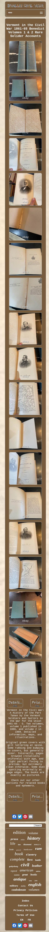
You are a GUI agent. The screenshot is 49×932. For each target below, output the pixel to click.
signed (14, 871)
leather (37, 865)
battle (38, 860)
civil (25, 864)
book (19, 853)
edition (19, 832)
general (18, 850)
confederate (19, 889)
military (14, 885)
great (25, 874)
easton (16, 875)
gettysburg (13, 866)
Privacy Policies (25, 910)
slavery (31, 854)
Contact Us (25, 905)
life (12, 843)
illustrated (27, 845)
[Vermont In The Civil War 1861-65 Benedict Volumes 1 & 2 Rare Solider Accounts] (25, 57)
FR (29, 920)
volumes (34, 889)
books (33, 874)
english (34, 884)
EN (21, 920)
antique (19, 879)
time (19, 845)
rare (38, 848)
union (38, 871)
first (30, 859)
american (26, 870)
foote (11, 849)
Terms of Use (25, 915)
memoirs (37, 845)
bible (23, 840)
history (33, 838)
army (30, 880)
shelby (23, 886)
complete (17, 859)
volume (33, 833)
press (14, 839)
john (36, 880)
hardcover (28, 849)
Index (25, 901)
